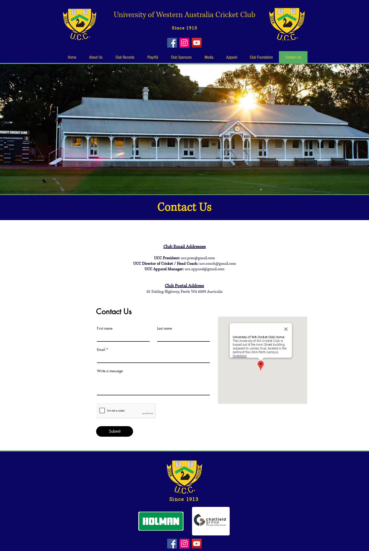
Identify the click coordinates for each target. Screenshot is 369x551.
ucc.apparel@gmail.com (204, 269)
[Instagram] (184, 43)
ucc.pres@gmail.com (198, 258)
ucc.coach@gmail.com (217, 263)
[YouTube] (197, 43)
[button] (96, 57)
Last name (164, 328)
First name (104, 328)
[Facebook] (172, 43)
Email (101, 349)
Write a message (110, 371)
